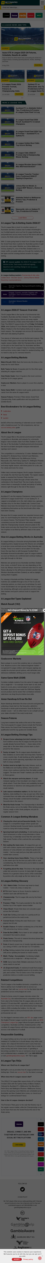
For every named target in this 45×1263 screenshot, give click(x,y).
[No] (42, 1256)
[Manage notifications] (40, 1258)
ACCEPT (17, 1259)
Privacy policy (28, 1259)
